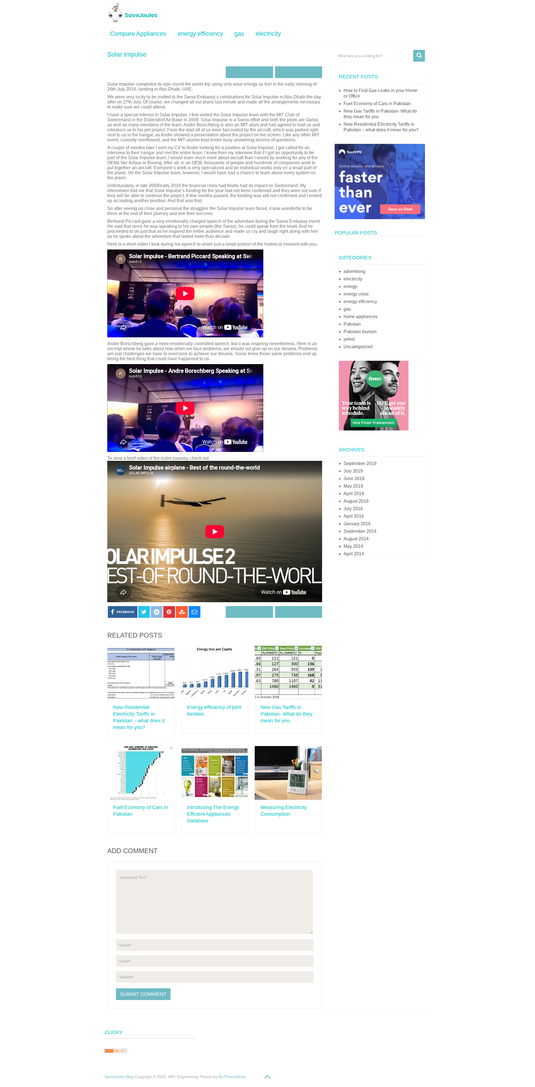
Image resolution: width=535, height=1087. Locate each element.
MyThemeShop (231, 1076)
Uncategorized (358, 346)
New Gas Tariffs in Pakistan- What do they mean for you (286, 714)
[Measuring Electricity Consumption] (288, 773)
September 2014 (360, 531)
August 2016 (356, 501)
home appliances (361, 316)
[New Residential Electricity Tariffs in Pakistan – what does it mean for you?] (140, 673)
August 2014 (356, 538)
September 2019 (360, 463)
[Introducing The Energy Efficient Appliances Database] (214, 773)
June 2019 (354, 478)
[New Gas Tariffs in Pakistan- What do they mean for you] (288, 673)
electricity (268, 33)
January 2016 (357, 523)
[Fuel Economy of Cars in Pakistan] (140, 773)
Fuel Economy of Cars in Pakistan (377, 103)
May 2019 (353, 486)
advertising (354, 271)
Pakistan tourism (360, 331)
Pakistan (352, 324)
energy (350, 286)
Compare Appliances (138, 33)
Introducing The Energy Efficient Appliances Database (213, 814)
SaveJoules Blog (119, 1076)
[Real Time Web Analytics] (115, 1055)
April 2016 (354, 516)
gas (239, 33)
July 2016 (353, 508)
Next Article (296, 72)
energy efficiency (200, 33)
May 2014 (353, 546)
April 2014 (354, 553)
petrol (349, 339)
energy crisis (356, 294)
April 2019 (354, 493)
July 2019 (353, 471)
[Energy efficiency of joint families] (214, 673)
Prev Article (252, 72)
